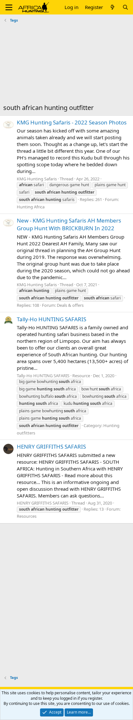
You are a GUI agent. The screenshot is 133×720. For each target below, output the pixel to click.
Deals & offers (70, 305)
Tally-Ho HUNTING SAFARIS (51, 319)
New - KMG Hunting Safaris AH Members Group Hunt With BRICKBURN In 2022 (69, 224)
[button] (8, 7)
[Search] (125, 7)
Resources (26, 516)
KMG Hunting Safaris (37, 179)
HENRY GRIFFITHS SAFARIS (51, 446)
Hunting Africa (31, 207)
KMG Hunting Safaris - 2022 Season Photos (72, 122)
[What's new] (112, 7)
